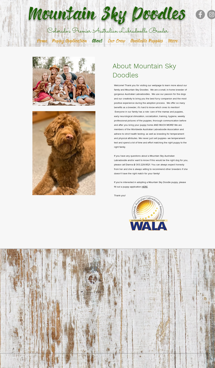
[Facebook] (200, 14)
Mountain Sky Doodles (107, 14)
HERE (145, 186)
